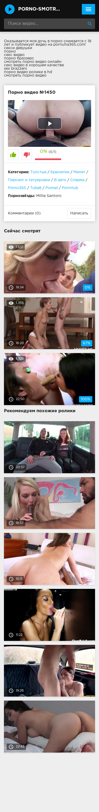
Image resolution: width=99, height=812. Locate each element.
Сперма (77, 180)
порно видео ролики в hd (28, 72)
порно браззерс (19, 58)
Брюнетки (59, 172)
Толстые (38, 172)
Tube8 (35, 188)
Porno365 (17, 188)
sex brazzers (15, 68)
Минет (79, 172)
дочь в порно (50, 41)
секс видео (14, 55)
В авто (60, 180)
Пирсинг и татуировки (29, 180)
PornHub (70, 188)
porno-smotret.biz (40, 9)
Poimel (51, 188)
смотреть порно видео (25, 75)
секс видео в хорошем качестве (34, 65)
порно (10, 51)
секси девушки (18, 48)
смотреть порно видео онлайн (33, 61)
